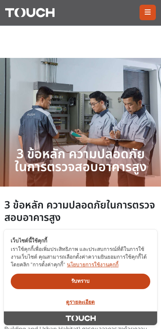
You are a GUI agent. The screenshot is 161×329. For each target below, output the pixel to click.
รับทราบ (80, 281)
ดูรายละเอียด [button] (80, 302)
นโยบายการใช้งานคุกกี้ (92, 264)
